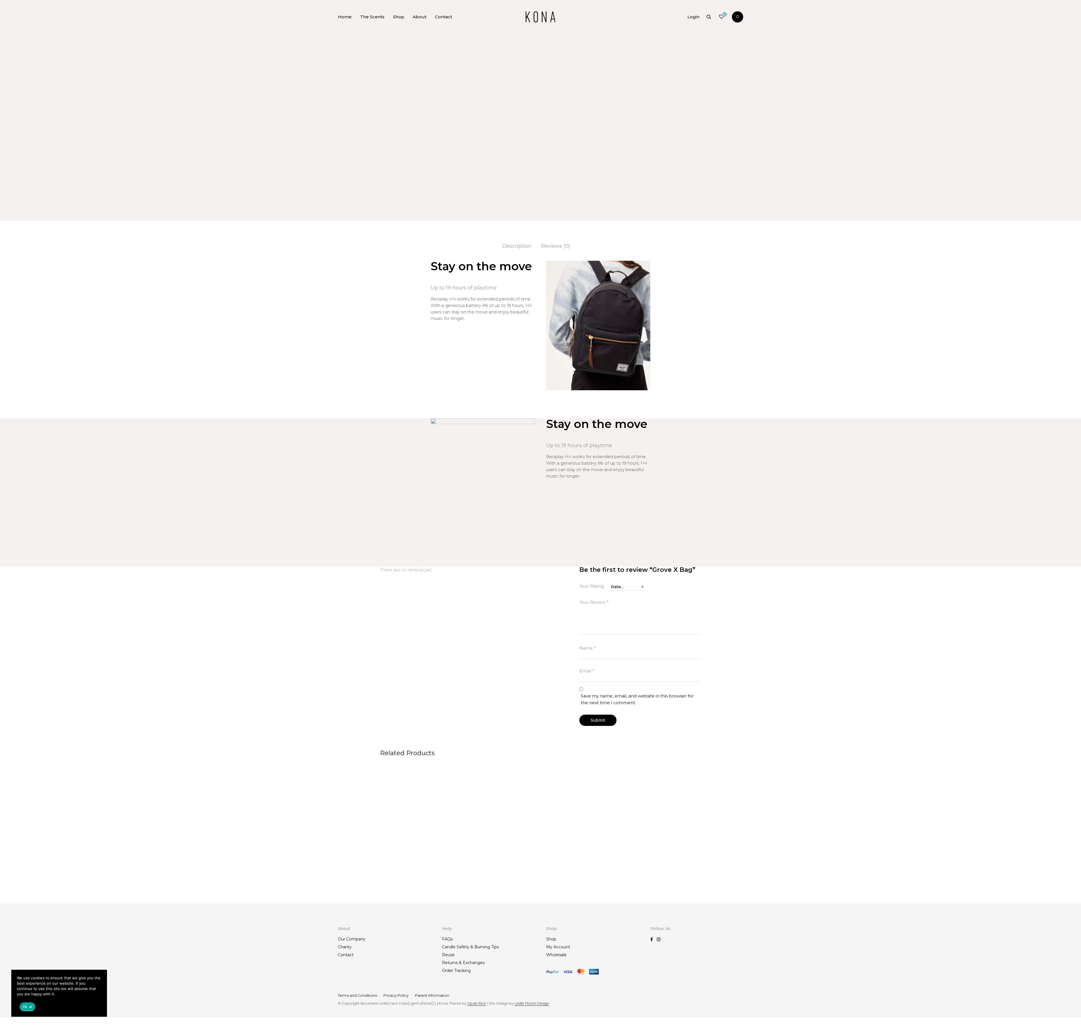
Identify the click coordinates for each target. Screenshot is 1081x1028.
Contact (443, 16)
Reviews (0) (555, 246)
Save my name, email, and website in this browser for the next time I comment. (637, 699)
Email (586, 671)
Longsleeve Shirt (644, 885)
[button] (681, 150)
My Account (558, 946)
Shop (398, 16)
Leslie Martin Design (532, 1003)
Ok (25, 1006)
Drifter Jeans (557, 885)
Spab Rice (477, 1003)
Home (345, 16)
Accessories (626, 57)
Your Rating (591, 586)
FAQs (447, 939)
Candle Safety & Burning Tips (470, 946)
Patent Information (432, 995)
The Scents (372, 16)
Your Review (594, 602)
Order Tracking (456, 970)
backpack (602, 179)
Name (587, 648)
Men (607, 57)
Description (516, 246)
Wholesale (556, 954)
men (629, 179)
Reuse (448, 954)
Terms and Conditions (357, 995)
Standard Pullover (482, 885)
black (618, 179)
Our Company (351, 939)
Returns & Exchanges (463, 962)
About (419, 16)
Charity (345, 946)
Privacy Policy (395, 995)
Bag (632, 173)
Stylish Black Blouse (402, 885)
